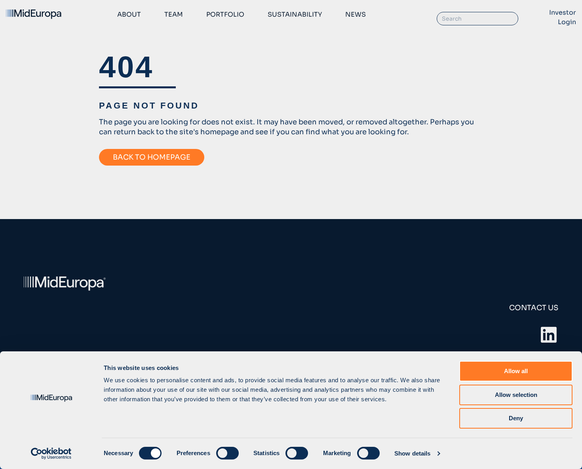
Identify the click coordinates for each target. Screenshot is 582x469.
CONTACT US (533, 307)
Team (173, 14)
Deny (516, 418)
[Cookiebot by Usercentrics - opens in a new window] (51, 453)
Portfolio (225, 14)
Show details (412, 453)
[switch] (227, 453)
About (129, 14)
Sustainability (295, 14)
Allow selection (516, 394)
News (355, 14)
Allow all (516, 371)
